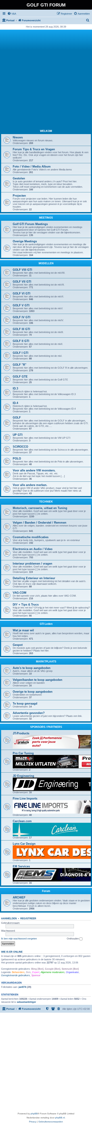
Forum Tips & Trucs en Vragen (34, 149)
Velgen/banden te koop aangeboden (37, 679)
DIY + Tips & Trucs (26, 604)
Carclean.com (22, 821)
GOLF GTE (20, 376)
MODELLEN (46, 263)
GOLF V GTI (21, 305)
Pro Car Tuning (23, 753)
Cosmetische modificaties (30, 537)
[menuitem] (11, 13)
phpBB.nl (60, 1117)
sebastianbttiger (26, 1002)
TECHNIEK (46, 501)
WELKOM (46, 131)
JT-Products (21, 733)
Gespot (18, 645)
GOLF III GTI (21, 329)
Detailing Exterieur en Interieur (34, 578)
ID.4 (15, 403)
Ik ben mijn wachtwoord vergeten (19, 938)
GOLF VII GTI (22, 281)
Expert (35, 972)
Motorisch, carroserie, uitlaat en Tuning (40, 508)
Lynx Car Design (24, 843)
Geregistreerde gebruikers (15, 975)
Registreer (28, 918)
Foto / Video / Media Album (32, 166)
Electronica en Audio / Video (32, 549)
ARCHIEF (19, 897)
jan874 (22, 987)
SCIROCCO (20, 446)
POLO (17, 458)
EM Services (21, 866)
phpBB (34, 1113)
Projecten (19, 195)
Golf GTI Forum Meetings (30, 224)
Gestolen (19, 178)
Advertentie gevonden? (29, 713)
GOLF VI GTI (21, 293)
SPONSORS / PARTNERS (46, 726)
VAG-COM (19, 592)
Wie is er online (12, 951)
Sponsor (35, 975)
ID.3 (15, 388)
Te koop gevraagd (25, 703)
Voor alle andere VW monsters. (34, 470)
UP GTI (18, 434)
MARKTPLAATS (46, 661)
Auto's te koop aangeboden (31, 668)
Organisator (72, 972)
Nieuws (18, 137)
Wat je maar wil (23, 630)
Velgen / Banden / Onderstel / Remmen (39, 522)
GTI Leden (46, 623)
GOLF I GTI (20, 353)
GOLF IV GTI (21, 317)
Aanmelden (9, 918)
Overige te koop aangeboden (32, 691)
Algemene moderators (53, 972)
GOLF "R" (19, 364)
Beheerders (18, 972)
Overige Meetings (25, 241)
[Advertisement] (46, 79)
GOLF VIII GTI (22, 269)
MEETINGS (46, 217)
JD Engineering (23, 776)
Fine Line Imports (25, 798)
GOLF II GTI (21, 341)
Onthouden (73, 938)
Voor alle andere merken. (30, 485)
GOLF (17, 417)
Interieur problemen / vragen (32, 563)
